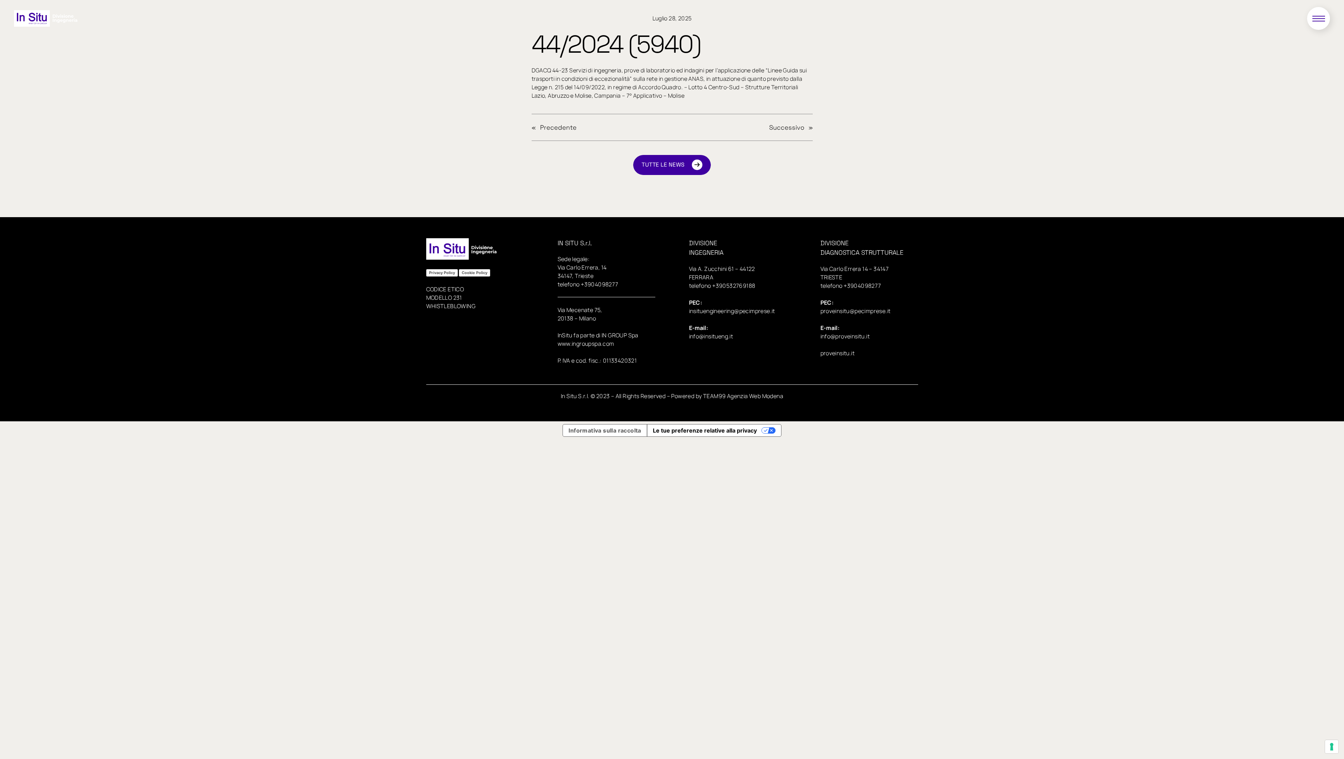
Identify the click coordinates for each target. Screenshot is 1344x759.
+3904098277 (599, 284)
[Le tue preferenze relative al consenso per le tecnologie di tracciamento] (1331, 746)
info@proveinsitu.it (845, 336)
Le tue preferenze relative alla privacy (705, 430)
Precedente (558, 127)
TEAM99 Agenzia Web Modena (743, 396)
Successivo (786, 127)
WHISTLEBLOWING (451, 306)
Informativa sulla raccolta (605, 430)
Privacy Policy (442, 272)
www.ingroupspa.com (586, 344)
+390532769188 (733, 286)
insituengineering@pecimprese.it (732, 311)
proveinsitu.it (837, 353)
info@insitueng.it (711, 336)
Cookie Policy (474, 272)
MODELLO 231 (444, 297)
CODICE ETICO (445, 289)
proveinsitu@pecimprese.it (855, 311)
